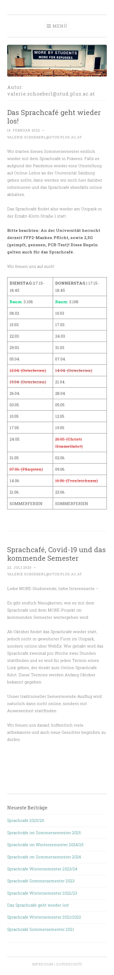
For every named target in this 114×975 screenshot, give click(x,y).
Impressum (42, 964)
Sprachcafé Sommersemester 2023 (40, 880)
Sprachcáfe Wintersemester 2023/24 (42, 868)
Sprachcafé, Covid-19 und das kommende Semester (56, 554)
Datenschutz (69, 964)
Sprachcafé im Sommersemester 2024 (44, 856)
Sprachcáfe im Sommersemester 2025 (44, 832)
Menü (59, 26)
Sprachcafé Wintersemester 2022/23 (42, 893)
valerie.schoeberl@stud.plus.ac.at (44, 137)
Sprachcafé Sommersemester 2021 (40, 929)
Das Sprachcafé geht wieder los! (54, 116)
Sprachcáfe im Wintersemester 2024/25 (45, 844)
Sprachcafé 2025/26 (25, 820)
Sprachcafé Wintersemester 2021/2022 (44, 917)
